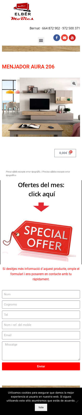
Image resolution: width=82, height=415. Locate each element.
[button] (74, 83)
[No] (77, 401)
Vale (41, 407)
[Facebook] (56, 37)
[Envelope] (64, 37)
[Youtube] (72, 37)
